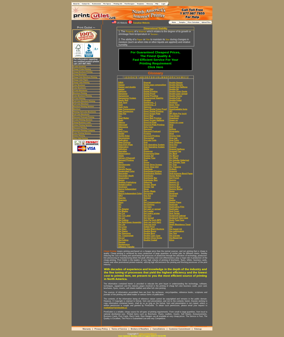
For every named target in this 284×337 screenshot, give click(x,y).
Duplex (172, 200)
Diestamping (124, 244)
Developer (122, 187)
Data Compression (126, 109)
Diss (146, 160)
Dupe (171, 198)
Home (174, 22)
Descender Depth (126, 176)
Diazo (120, 202)
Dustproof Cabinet (177, 216)
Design (121, 180)
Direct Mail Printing (80, 138)
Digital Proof (149, 94)
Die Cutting (123, 220)
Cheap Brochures (80, 74)
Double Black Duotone (154, 229)
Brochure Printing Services (83, 106)
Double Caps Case (152, 236)
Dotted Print (149, 227)
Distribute (148, 169)
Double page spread (178, 94)
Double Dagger (176, 82)
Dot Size (147, 216)
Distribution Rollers (153, 173)
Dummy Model (175, 189)
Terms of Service (119, 329)
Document (148, 193)
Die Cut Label (124, 216)
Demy (120, 162)
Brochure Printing (80, 93)
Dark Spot (122, 102)
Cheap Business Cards (82, 122)
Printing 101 (118, 4)
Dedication (123, 140)
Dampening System (127, 98)
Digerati (147, 82)
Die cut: (121, 218)
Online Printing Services (82, 125)
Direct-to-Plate (150, 122)
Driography (174, 131)
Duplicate (173, 204)
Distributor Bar (150, 178)
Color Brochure (79, 85)
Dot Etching (149, 204)
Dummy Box (174, 187)
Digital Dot (148, 89)
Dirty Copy (148, 127)
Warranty (87, 329)
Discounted (149, 138)
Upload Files (206, 22)
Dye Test (173, 233)
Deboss (121, 122)
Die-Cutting (123, 240)
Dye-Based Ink (175, 238)
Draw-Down (174, 116)
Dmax (146, 189)
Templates (140, 4)
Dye (170, 227)
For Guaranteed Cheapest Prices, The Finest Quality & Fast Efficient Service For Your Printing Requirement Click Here (155, 60)
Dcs (120, 116)
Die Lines (122, 227)
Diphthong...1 (150, 102)
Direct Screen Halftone (154, 120)
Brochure (76, 109)
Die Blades (123, 211)
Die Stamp (123, 231)
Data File (122, 114)
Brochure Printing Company (84, 130)
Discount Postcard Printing (83, 117)
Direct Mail (148, 116)
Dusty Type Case (176, 220)
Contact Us (86, 4)
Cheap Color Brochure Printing (85, 77)
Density (121, 167)
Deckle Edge (124, 136)
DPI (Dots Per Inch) (178, 114)
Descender (123, 173)
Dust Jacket (174, 213)
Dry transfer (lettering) (179, 160)
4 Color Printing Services (82, 120)
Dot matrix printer (152, 213)
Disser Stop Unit (151, 167)
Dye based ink (175, 229)
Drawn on (173, 120)
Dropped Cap (175, 151)
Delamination (124, 153)
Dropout (172, 147)
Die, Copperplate (125, 236)
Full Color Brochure (80, 104)
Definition (122, 149)
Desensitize (123, 178)
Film (148, 39)
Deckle (121, 133)
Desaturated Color (126, 171)
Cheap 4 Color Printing (82, 69)
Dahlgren (122, 91)
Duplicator (174, 209)
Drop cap (173, 138)
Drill (171, 127)
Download (173, 107)
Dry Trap (173, 165)
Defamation (123, 147)
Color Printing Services (82, 133)
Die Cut (121, 213)
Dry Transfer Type (177, 162)
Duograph (173, 193)
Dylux (171, 240)
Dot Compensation (152, 202)
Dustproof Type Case (178, 218)
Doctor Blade (149, 191)
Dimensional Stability (153, 98)
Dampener (123, 94)
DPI (170, 111)
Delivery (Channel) (126, 158)
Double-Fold (174, 98)
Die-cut (121, 238)
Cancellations (159, 329)
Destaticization (125, 185)
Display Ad (149, 156)
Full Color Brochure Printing (84, 101)
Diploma (147, 107)
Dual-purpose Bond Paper (181, 173)
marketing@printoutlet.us (115, 308)
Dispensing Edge (151, 153)
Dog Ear (147, 196)
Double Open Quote (178, 91)
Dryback (172, 169)
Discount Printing (80, 128)
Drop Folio (174, 140)
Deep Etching (124, 142)
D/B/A (120, 82)
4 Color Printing (79, 98)
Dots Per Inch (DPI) (152, 220)
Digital (147, 87)
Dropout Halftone (177, 149)
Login (162, 4)
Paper (140, 39)
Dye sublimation (176, 231)
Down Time (174, 105)
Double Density (176, 85)
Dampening (123, 96)
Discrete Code (150, 140)
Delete (121, 156)
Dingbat (147, 100)
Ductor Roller (175, 176)
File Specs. (107, 4)
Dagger (121, 85)
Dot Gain (148, 207)
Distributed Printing (153, 171)
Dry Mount (174, 156)
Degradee (122, 151)
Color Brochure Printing (82, 96)
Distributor (148, 176)
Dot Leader (149, 211)
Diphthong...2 (150, 105)
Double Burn (149, 233)
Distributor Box (151, 180)
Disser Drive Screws (153, 165)
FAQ (156, 4)
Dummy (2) (174, 185)
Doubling (173, 102)
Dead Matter (123, 118)
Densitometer (124, 165)
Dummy (172, 180)
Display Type (149, 158)
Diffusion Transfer (126, 247)
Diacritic (122, 198)
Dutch (171, 222)
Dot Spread (149, 218)
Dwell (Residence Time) (180, 224)
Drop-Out (173, 145)
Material (142, 31)
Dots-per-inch (150, 224)
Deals (120, 120)
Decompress (124, 138)
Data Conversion (125, 111)
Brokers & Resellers (140, 329)
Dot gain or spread (152, 209)
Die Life (121, 224)
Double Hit (174, 89)
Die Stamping (124, 233)
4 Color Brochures (80, 90)
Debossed (122, 125)
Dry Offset (173, 158)
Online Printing (79, 136)
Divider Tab (149, 187)
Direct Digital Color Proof (155, 109)
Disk (146, 142)
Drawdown (174, 118)
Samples (182, 22)
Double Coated (150, 240)
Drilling (172, 129)
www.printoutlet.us (147, 334)
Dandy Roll (123, 100)
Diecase (121, 242)
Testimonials (96, 4)
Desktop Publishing (127, 182)
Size (168, 39)
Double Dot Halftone (178, 87)
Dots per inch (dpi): (152, 222)
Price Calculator (193, 22)
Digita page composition (155, 85)
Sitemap (198, 329)
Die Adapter (123, 209)
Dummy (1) (174, 182)
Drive (171, 133)
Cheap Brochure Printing (82, 72)
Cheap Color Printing (81, 82)
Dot (145, 200)
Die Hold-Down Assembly (129, 222)
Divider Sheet (150, 185)
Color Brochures (79, 88)
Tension (154, 34)
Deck (120, 129)
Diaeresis (122, 200)
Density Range (124, 169)
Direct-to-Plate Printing (154, 125)
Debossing (123, 127)
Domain (147, 198)
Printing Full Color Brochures (84, 112)
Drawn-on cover (176, 122)
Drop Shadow (175, 142)
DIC (119, 204)
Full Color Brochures (81, 114)
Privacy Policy (101, 329)
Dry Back (173, 153)
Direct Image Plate (152, 114)
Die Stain (122, 229)
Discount (148, 129)
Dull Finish (174, 178)
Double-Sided (175, 100)
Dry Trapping (175, 167)
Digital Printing (151, 91)
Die (119, 207)
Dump (172, 191)
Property (130, 31)
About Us (76, 4)
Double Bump (150, 231)
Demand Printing (126, 160)
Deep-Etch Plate (125, 145)
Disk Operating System (154, 145)
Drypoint (173, 171)
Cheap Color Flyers (80, 80)
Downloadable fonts (178, 109)
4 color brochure (79, 66)
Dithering (148, 182)
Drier (171, 125)
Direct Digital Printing (153, 111)
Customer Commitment (179, 329)
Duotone (173, 196)
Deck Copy (123, 131)
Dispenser (148, 151)
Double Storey (175, 96)
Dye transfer (174, 236)
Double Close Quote (153, 238)
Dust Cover (174, 211)
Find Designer (130, 4)
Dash (120, 105)
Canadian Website (141, 23)
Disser (146, 162)
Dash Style (123, 107)
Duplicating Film (176, 207)
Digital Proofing (151, 96)
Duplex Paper (175, 202)
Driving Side (174, 136)
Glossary (149, 4)
